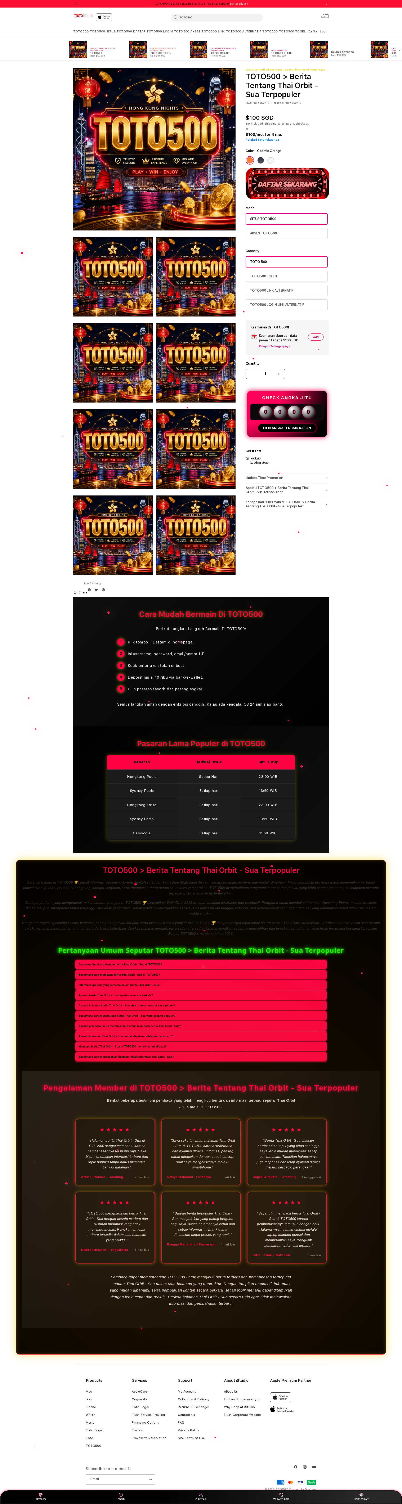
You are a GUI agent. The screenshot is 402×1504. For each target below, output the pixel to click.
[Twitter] (97, 591)
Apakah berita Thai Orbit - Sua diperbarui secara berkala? (116, 995)
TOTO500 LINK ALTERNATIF (272, 290)
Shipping (271, 123)
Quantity (252, 363)
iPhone (91, 1407)
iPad (89, 1399)
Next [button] (327, 4)
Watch (90, 1415)
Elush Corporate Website (242, 1415)
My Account (187, 1391)
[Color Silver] (270, 160)
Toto (89, 1438)
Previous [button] (75, 4)
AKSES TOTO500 (203, 31)
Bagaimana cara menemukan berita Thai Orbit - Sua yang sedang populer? (127, 1015)
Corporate (139, 1399)
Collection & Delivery (194, 1399)
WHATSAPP (281, 1499)
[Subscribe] (150, 1479)
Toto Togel (94, 1430)
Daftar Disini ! (239, 3)
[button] (81, 31)
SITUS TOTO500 (119, 31)
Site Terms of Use (191, 1438)
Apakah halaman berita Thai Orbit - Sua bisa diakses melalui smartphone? (127, 1005)
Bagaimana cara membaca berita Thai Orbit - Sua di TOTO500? (119, 974)
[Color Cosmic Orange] (250, 160)
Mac (89, 1391)
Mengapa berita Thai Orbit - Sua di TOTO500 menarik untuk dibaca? (122, 1046)
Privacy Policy (188, 1430)
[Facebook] (90, 591)
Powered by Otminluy (302, 1489)
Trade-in (138, 1430)
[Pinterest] (104, 591)
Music (90, 1422)
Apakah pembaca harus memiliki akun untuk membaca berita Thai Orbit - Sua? (130, 1025)
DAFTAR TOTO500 (147, 31)
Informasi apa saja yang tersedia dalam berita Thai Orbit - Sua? (120, 984)
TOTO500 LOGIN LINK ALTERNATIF (277, 305)
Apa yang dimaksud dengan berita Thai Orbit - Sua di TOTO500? (120, 964)
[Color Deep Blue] (260, 160)
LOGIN (120, 1499)
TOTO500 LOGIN (263, 276)
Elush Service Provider (148, 1415)
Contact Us (186, 1415)
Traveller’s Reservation (149, 1438)
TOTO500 (81, 31)
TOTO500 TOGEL (292, 31)
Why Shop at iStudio (239, 1407)
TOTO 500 (258, 262)
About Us (231, 1391)
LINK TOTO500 (229, 31)
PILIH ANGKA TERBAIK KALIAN (287, 428)
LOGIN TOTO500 (176, 31)
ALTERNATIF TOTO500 (260, 31)
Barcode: (278, 103)
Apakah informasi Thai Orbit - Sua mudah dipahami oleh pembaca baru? (126, 1036)
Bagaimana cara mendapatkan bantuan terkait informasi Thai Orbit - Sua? (126, 1056)
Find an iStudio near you (242, 1399)
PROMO (40, 1499)
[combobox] (217, 17)
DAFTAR (201, 1499)
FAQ (181, 1422)
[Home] (83, 15)
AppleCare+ (140, 1391)
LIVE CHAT (361, 1499)
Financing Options (145, 1422)
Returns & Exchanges (194, 1407)
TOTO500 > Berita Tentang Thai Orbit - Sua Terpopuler (201, 3)
